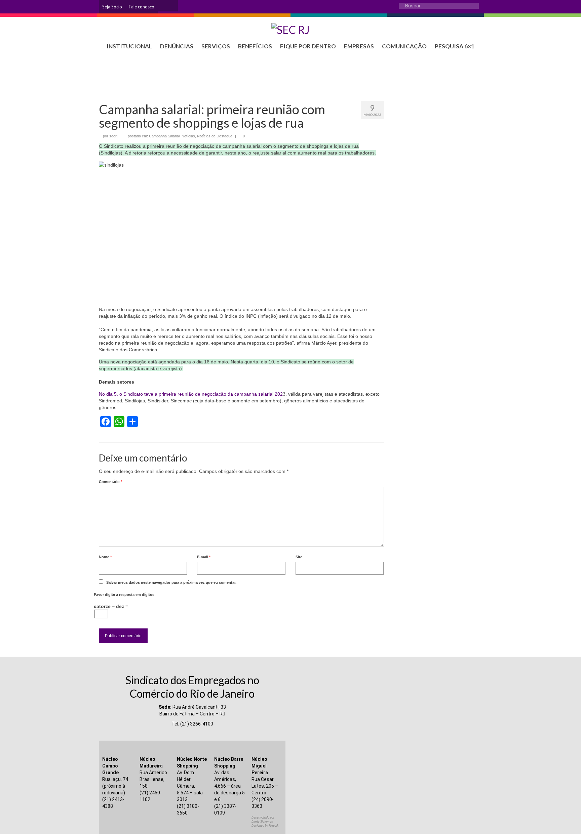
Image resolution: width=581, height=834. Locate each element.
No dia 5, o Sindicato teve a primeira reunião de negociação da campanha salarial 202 (191, 394)
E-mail (203, 557)
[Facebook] (173, 5)
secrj (113, 136)
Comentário (110, 482)
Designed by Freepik (264, 825)
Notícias (188, 136)
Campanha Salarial (164, 136)
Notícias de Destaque (214, 136)
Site (299, 557)
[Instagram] (163, 5)
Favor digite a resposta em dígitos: (125, 594)
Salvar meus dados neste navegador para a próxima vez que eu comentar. (171, 582)
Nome (105, 557)
